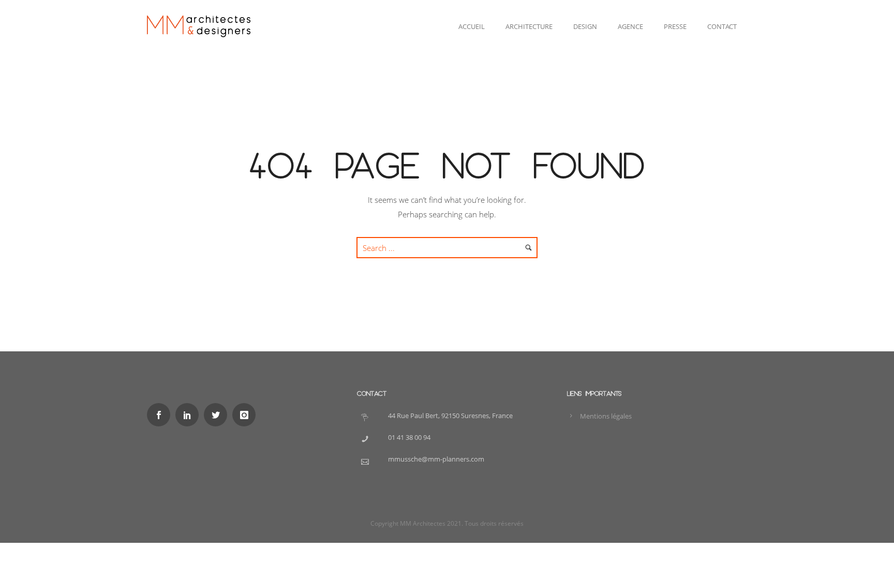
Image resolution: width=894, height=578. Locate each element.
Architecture (529, 26)
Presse (675, 26)
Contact (722, 26)
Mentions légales (606, 416)
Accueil (471, 26)
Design (585, 26)
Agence (630, 26)
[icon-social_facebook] (161, 414)
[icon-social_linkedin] (189, 414)
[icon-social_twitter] (218, 414)
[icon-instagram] (246, 414)
